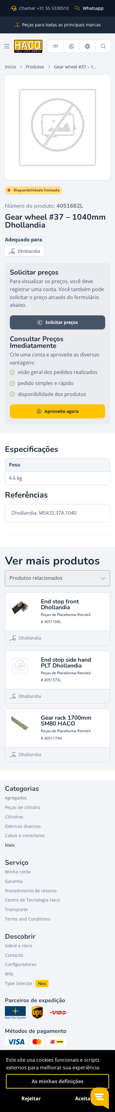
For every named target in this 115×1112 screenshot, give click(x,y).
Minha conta (18, 872)
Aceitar (84, 1098)
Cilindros (14, 817)
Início (10, 67)
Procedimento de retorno (30, 891)
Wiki (9, 974)
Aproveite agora (61, 411)
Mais (10, 845)
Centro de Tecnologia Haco (32, 900)
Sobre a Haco (18, 945)
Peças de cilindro (22, 807)
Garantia (14, 881)
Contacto (14, 955)
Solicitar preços (61, 322)
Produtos (35, 67)
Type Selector (19, 983)
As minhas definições (57, 1081)
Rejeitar (31, 1098)
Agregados (16, 798)
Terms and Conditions (27, 919)
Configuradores (20, 964)
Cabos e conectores (25, 835)
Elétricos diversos (23, 826)
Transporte (16, 909)
